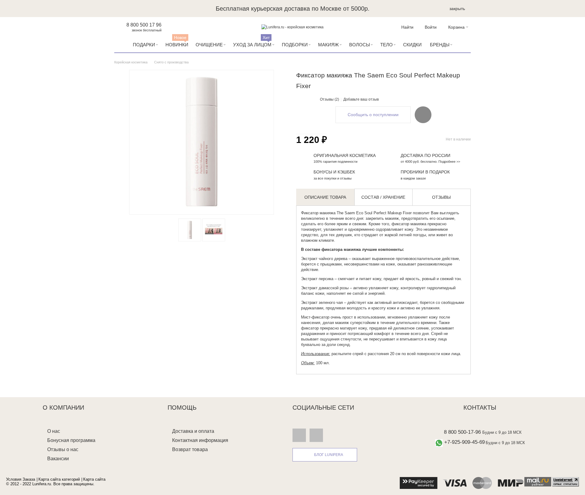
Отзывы (441, 197)
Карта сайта (94, 479)
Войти (431, 27)
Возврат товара (190, 449)
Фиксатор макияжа (318, 213)
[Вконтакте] (299, 435)
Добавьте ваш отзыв (361, 99)
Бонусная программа (71, 440)
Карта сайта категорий (59, 479)
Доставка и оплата (193, 431)
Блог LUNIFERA (328, 455)
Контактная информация (200, 440)
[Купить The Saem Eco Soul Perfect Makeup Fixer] (189, 230)
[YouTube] (316, 435)
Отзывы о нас (62, 449)
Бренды (439, 44)
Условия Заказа (20, 479)
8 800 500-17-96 (462, 432)
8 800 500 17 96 (143, 24)
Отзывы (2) (329, 99)
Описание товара (325, 197)
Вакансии (58, 458)
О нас (53, 431)
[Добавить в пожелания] (423, 114)
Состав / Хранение (383, 197)
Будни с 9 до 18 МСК (502, 432)
